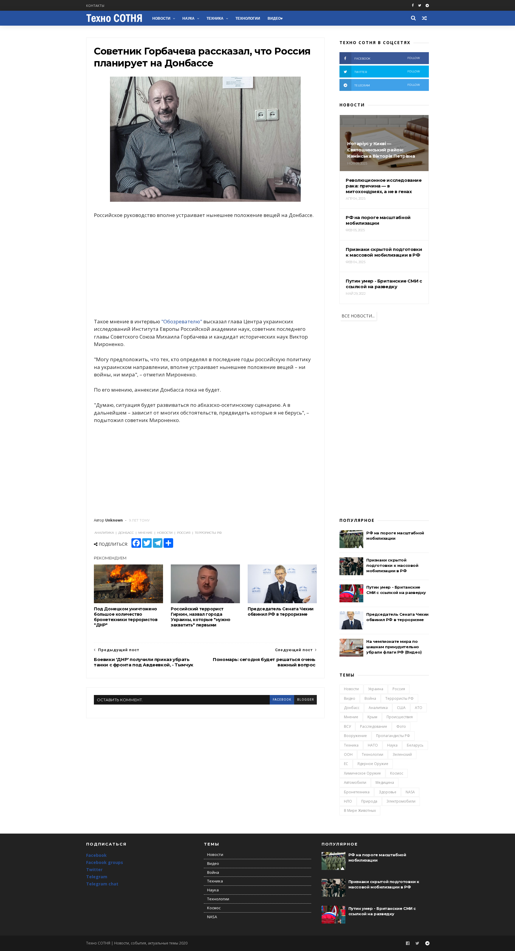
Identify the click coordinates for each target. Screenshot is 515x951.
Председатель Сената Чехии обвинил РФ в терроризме (281, 611)
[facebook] (413, 5)
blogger (305, 699)
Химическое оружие (362, 773)
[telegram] (427, 5)
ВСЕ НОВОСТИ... (358, 316)
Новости (161, 18)
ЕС (346, 763)
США (401, 707)
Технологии (247, 18)
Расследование (373, 726)
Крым (372, 716)
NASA (410, 792)
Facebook (96, 855)
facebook (282, 699)
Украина (375, 688)
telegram (387, 85)
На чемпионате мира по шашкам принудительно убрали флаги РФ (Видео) (394, 646)
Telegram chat (102, 884)
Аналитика (378, 707)
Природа (369, 801)
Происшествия (400, 716)
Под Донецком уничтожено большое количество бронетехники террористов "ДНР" (125, 617)
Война (370, 698)
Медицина (385, 782)
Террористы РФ (399, 698)
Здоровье (387, 792)
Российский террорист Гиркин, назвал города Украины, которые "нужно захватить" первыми (200, 617)
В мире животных (360, 810)
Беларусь (415, 745)
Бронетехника (357, 792)
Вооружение (355, 735)
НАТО (373, 745)
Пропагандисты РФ (393, 735)
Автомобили (355, 782)
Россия (399, 688)
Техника (215, 18)
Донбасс (351, 707)
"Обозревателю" (181, 321)
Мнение (351, 716)
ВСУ (347, 726)
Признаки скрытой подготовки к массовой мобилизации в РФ (392, 565)
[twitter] (419, 5)
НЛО (348, 801)
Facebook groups (104, 862)
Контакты (95, 5)
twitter (387, 72)
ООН (348, 754)
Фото (401, 726)
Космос (396, 773)
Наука (188, 18)
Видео (274, 18)
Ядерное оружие (372, 763)
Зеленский (402, 754)
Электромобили (401, 801)
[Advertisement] (205, 268)
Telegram (96, 876)
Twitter (94, 869)
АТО (418, 707)
